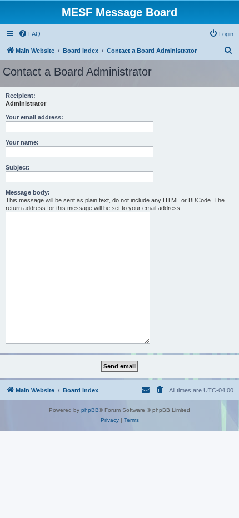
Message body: (28, 192)
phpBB (90, 410)
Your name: (22, 142)
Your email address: (34, 117)
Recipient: (21, 95)
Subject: (18, 167)
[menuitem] (29, 34)
